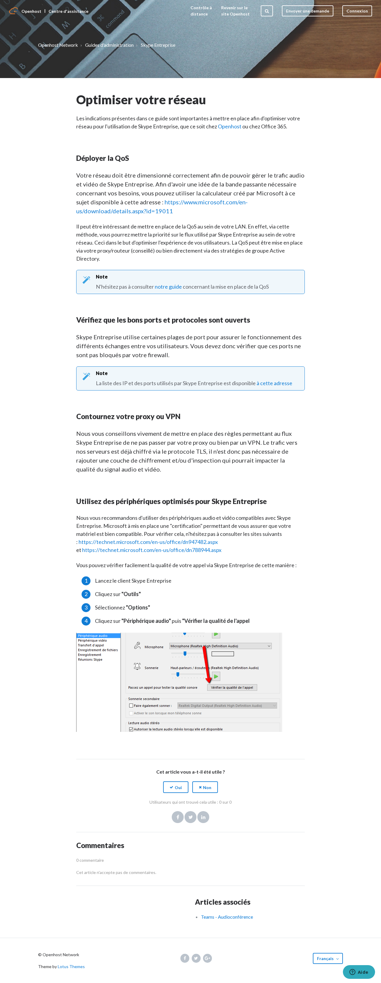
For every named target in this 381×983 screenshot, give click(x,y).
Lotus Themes (71, 966)
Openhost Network (58, 45)
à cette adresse (274, 383)
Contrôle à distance (201, 10)
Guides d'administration (109, 45)
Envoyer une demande (307, 10)
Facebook (178, 817)
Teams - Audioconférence (227, 917)
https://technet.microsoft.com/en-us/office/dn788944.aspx (151, 550)
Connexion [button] (357, 10)
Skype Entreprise (158, 45)
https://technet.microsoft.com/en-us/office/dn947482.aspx (148, 542)
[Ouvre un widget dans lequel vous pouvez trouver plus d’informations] (359, 972)
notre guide (168, 286)
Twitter (190, 817)
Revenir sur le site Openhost (235, 10)
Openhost (230, 126)
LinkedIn (203, 817)
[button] (175, 787)
